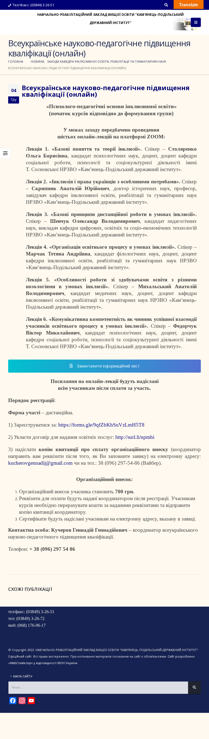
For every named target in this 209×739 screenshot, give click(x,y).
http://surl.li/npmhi (134, 437)
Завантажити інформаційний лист (108, 366)
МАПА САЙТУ (22, 676)
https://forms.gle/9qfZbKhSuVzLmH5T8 (101, 425)
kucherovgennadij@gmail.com (40, 463)
